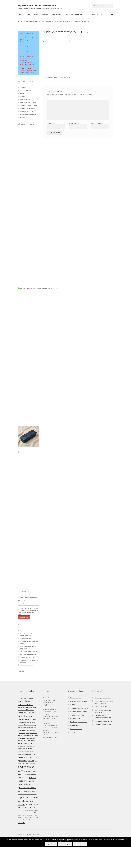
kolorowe (35, 705)
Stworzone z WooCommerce (41, 837)
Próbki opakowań (57, 15)
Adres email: (21, 601)
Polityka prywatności (24, 837)
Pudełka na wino (24, 87)
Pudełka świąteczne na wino (36, 21)
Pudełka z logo (24, 117)
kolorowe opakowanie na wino (27, 707)
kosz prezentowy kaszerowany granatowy (27, 730)
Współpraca (45, 15)
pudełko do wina (29, 797)
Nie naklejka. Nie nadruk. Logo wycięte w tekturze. (28, 634)
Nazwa (49, 123)
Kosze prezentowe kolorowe (28, 102)
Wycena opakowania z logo (74, 15)
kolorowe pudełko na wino (26, 710)
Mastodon (21, 671)
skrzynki (33, 817)
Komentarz (50, 99)
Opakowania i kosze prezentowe (37, 5)
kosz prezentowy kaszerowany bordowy (27, 722)
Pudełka (22, 96)
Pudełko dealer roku (25, 638)
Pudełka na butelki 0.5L (26, 111)
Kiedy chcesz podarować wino (28, 651)
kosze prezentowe (26, 712)
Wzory (28, 15)
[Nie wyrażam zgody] (129, 842)
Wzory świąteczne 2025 (26, 665)
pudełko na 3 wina (27, 810)
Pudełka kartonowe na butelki (28, 105)
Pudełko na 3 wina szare (27, 813)
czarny (30, 698)
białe (27, 698)
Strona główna (24, 21)
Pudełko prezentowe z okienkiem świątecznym (58, 21)
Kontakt (35, 15)
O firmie (20, 15)
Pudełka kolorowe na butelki (28, 108)
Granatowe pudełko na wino (28, 654)
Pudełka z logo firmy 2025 (27, 657)
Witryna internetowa (97, 123)
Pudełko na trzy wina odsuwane (30, 815)
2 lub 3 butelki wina (22, 698)
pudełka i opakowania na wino (31, 791)
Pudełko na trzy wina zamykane (24, 817)
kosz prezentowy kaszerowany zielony (28, 738)
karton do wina (25, 701)
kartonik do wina (25, 704)
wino (31, 819)
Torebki (22, 93)
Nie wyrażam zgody (65, 844)
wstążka (21, 822)
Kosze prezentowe (25, 99)
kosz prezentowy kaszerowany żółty (26, 746)
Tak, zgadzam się (51, 844)
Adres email (73, 123)
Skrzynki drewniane (25, 90)
